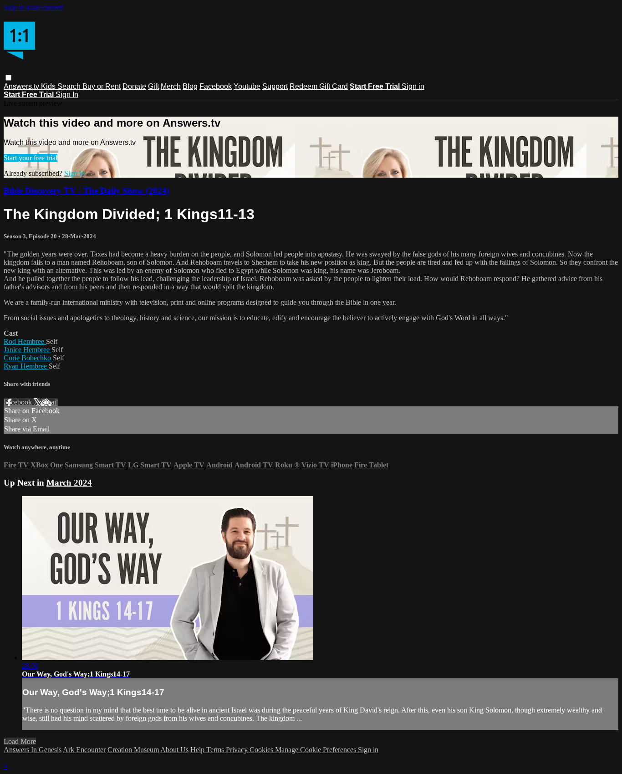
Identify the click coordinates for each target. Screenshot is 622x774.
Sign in (413, 86)
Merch (171, 86)
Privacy (238, 749)
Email (49, 402)
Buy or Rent (101, 86)
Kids (49, 86)
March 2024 (69, 482)
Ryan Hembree (26, 366)
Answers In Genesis (32, 749)
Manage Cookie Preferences (316, 749)
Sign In (67, 94)
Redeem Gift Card (319, 86)
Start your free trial (30, 158)
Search (69, 86)
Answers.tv (22, 86)
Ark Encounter (84, 749)
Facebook (215, 86)
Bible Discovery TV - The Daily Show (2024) (86, 190)
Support (275, 86)
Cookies (262, 749)
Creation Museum (133, 749)
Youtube (247, 86)
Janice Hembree (27, 350)
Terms (216, 749)
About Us (174, 749)
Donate (134, 86)
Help (198, 749)
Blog (190, 86)
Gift (153, 86)
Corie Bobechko (28, 358)
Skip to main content (33, 7)
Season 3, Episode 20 (31, 236)
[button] (8, 78)
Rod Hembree (25, 341)
